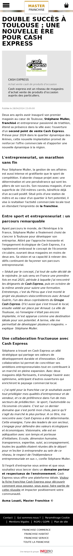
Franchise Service (36, 538)
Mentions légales (19, 521)
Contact (8, 517)
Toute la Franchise (36, 542)
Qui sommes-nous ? (29, 517)
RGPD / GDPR (42, 521)
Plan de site (61, 521)
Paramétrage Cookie (57, 517)
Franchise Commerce (36, 529)
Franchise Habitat (36, 534)
